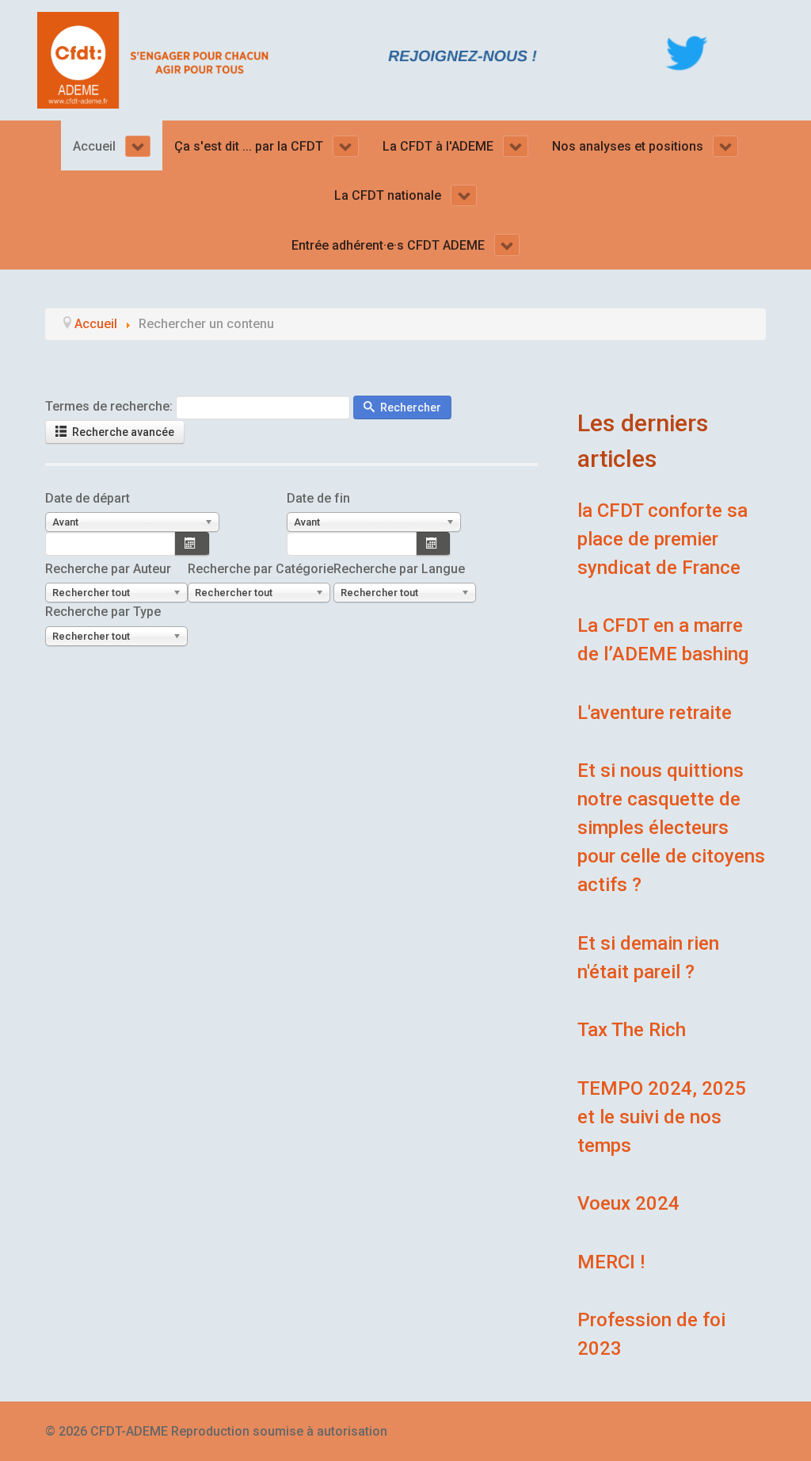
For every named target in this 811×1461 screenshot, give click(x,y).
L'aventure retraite (654, 713)
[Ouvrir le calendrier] (191, 544)
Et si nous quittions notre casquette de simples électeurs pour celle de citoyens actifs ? (671, 827)
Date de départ (87, 498)
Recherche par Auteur (108, 568)
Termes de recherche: (109, 406)
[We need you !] (463, 55)
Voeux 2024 (628, 1203)
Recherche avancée (122, 432)
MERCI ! (611, 1262)
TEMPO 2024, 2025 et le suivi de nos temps (661, 1117)
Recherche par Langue (399, 568)
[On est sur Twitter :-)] (686, 53)
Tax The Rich (631, 1030)
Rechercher (409, 407)
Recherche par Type (103, 611)
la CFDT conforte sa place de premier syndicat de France (662, 539)
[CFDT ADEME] (158, 59)
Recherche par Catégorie (260, 568)
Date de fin (318, 498)
